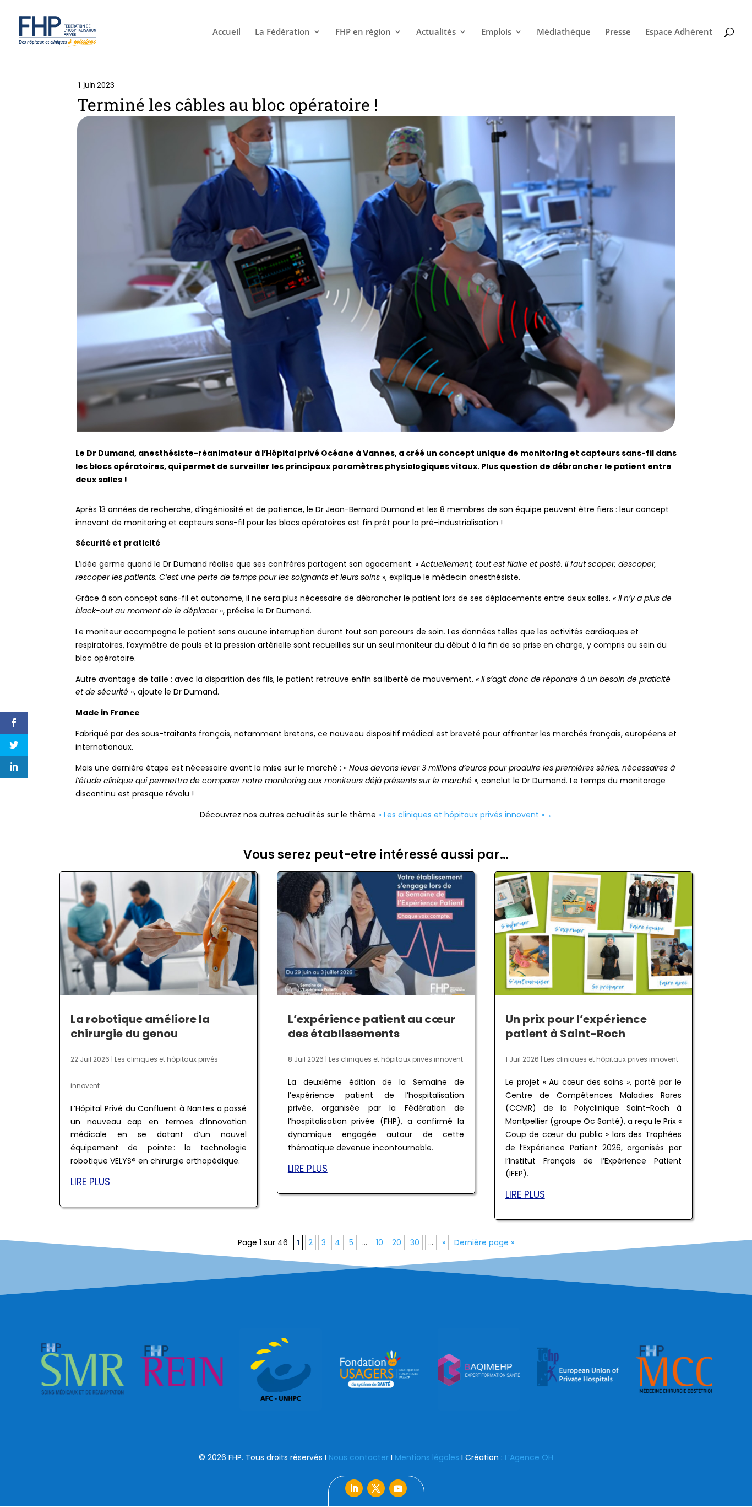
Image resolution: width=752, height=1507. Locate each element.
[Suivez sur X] (376, 1488)
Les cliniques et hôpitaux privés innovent (396, 1059)
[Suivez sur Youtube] (398, 1488)
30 (414, 1242)
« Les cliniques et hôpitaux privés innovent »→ (465, 814)
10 (379, 1242)
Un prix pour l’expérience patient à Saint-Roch (576, 1026)
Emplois (496, 32)
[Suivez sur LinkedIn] (354, 1488)
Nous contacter (359, 1457)
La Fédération (282, 32)
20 (396, 1242)
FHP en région (363, 32)
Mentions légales (427, 1457)
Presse (618, 32)
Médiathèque (564, 32)
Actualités (436, 32)
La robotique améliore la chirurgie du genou (140, 1026)
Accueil (226, 32)
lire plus (90, 1181)
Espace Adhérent (678, 32)
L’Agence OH (529, 1457)
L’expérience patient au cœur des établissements (371, 1026)
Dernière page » (484, 1242)
